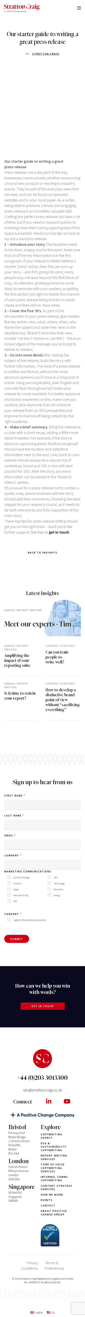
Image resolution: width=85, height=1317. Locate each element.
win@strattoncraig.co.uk (42, 1089)
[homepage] (22, 8)
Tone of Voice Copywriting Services (53, 1168)
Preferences (54, 1268)
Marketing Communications (27, 871)
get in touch (59, 532)
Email (8, 835)
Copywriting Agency (51, 1136)
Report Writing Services (54, 1157)
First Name (13, 795)
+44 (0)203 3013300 (42, 1077)
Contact (48, 1205)
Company (11, 855)
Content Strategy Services (56, 1187)
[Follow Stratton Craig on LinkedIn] (48, 1101)
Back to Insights (42, 552)
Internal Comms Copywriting (54, 1178)
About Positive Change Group (54, 1212)
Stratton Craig (45, 54)
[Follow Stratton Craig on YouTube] (67, 1101)
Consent (11, 914)
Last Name (13, 815)
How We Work (52, 1194)
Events (47, 1200)
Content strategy (60, 646)
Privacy (32, 1262)
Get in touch (42, 1006)
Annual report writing (23, 610)
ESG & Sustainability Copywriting (53, 1147)
